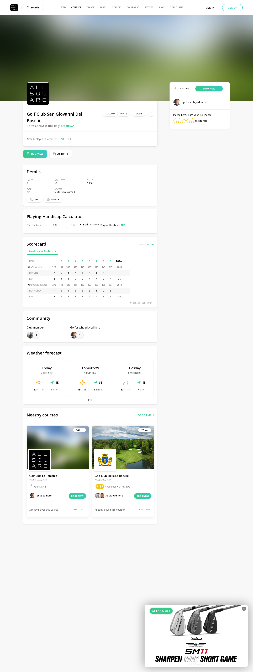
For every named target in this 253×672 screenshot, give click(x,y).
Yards (141, 244)
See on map (67, 126)
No (69, 138)
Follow (110, 113)
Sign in (209, 7)
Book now (77, 496)
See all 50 (144, 415)
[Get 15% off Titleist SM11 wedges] (196, 636)
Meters (150, 244)
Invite (123, 113)
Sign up (232, 7)
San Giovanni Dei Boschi (42, 251)
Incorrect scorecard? (140, 303)
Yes (62, 138)
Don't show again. (197, 664)
